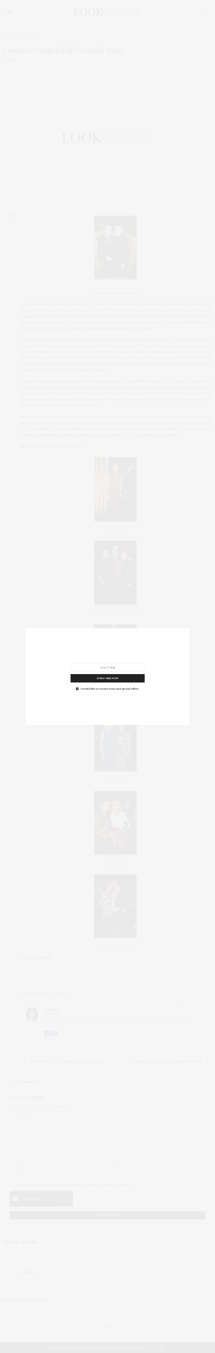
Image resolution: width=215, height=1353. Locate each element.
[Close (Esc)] (105, 678)
